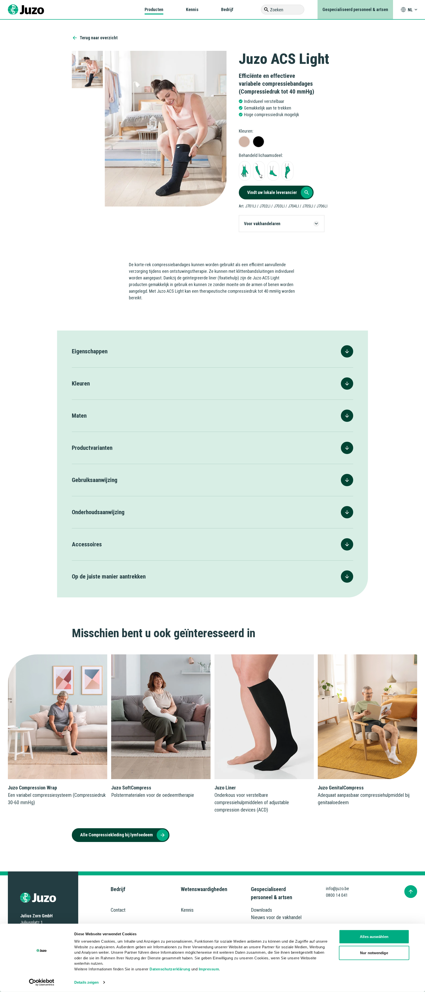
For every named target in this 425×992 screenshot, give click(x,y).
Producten (154, 9)
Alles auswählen (374, 937)
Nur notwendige (374, 953)
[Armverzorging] (259, 171)
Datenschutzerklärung (170, 969)
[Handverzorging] (245, 171)
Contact (118, 910)
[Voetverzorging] (273, 171)
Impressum (209, 969)
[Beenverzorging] (287, 171)
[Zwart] (258, 141)
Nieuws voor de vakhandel (276, 917)
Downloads (261, 910)
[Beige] (244, 141)
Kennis (192, 9)
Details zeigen (86, 982)
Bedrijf (227, 9)
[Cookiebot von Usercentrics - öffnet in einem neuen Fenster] (41, 982)
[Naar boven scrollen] (410, 891)
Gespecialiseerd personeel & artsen (355, 9)
